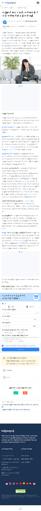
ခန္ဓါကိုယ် (31, 127)
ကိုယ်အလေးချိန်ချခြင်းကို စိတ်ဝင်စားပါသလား (14, 330)
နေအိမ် (25, 181)
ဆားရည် (4, 168)
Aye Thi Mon (6, 26)
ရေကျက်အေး (5, 156)
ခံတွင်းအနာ (31, 194)
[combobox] (35, 319)
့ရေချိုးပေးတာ (33, 216)
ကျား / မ (4, 303)
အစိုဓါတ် (27, 201)
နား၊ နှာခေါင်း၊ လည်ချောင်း (7, 7)
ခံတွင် (7, 197)
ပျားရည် (13, 156)
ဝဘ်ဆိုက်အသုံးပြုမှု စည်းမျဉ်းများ (10, 459)
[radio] (3, 333)
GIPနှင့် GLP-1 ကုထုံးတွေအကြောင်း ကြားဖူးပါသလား (15, 335)
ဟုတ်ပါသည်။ (8, 333)
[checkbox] (3, 346)
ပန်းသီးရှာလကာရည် (17, 241)
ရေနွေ (3, 216)
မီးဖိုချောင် (5, 233)
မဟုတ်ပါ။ (21, 333)
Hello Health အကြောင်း (27, 459)
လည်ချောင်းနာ (5, 35)
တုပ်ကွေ (21, 43)
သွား (2, 197)
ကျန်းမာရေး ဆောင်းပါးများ (7, 449)
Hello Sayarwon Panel (31, 21)
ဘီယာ (15, 150)
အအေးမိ (13, 43)
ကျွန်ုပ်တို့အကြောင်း (25, 462)
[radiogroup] (20, 306)
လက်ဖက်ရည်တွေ (10, 147)
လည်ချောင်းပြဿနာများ (21, 7)
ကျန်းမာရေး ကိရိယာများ (26, 449)
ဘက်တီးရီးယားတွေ (26, 192)
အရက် (10, 150)
